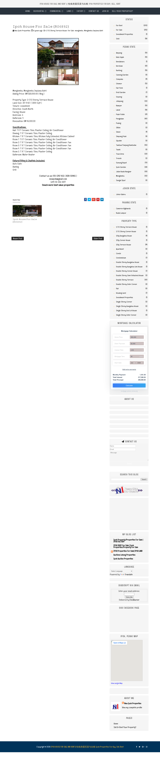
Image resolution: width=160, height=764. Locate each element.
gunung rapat (121, 162)
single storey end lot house (126, 310)
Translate (129, 574)
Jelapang (119, 101)
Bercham (119, 66)
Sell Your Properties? (122, 11)
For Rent (119, 25)
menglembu (79, 30)
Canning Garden (122, 75)
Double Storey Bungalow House (127, 262)
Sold (117, 38)
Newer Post (17, 238)
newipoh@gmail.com (58, 178)
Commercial (55, 11)
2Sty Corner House (123, 240)
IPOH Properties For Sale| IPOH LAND (128, 551)
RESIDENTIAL (38, 11)
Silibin (118, 127)
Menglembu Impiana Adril (93, 30)
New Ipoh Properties (132, 703)
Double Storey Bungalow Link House (129, 266)
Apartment (120, 249)
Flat (117, 288)
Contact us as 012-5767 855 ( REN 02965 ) (58, 175)
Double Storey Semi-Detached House (129, 275)
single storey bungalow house (127, 306)
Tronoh (118, 158)
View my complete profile (132, 707)
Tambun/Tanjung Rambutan (126, 145)
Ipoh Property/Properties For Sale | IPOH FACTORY (128, 540)
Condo (118, 253)
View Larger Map (116, 683)
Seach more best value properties (58, 184)
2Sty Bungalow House (124, 236)
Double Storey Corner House (127, 271)
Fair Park (119, 88)
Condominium (121, 258)
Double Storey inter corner (126, 284)
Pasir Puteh (120, 114)
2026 (139, 363)
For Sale (71, 30)
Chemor (119, 83)
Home (27, 11)
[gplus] (143, 747)
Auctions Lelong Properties (124, 554)
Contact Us (94, 11)
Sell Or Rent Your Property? (125, 727)
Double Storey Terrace (124, 280)
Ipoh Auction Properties (123, 558)
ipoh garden (121, 167)
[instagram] (146, 747)
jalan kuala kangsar (123, 171)
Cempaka (119, 79)
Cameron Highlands (123, 208)
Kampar (119, 105)
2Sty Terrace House (123, 244)
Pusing (118, 123)
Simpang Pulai (121, 136)
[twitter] (139, 747)
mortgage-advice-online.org (129, 391)
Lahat (118, 110)
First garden (120, 92)
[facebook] (137, 747)
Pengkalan (120, 118)
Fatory (80, 11)
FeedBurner (134, 599)
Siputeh (119, 140)
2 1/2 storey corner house (126, 231)
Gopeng (119, 97)
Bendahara (120, 61)
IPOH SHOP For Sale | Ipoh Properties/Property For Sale (125, 546)
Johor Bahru (121, 194)
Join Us (105, 11)
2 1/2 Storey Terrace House (56, 30)
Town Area (120, 154)
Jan (132, 363)
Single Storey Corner (124, 302)
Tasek (118, 149)
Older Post (98, 238)
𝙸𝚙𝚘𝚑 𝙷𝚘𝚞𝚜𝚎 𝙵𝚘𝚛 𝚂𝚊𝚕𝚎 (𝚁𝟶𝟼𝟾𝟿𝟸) (25, 220)
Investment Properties (124, 34)
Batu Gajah (120, 57)
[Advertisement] (38, 20)
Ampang (119, 53)
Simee (118, 132)
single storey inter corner (126, 315)
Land (69, 11)
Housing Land (121, 293)
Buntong (119, 70)
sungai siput (120, 180)
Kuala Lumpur (121, 213)
